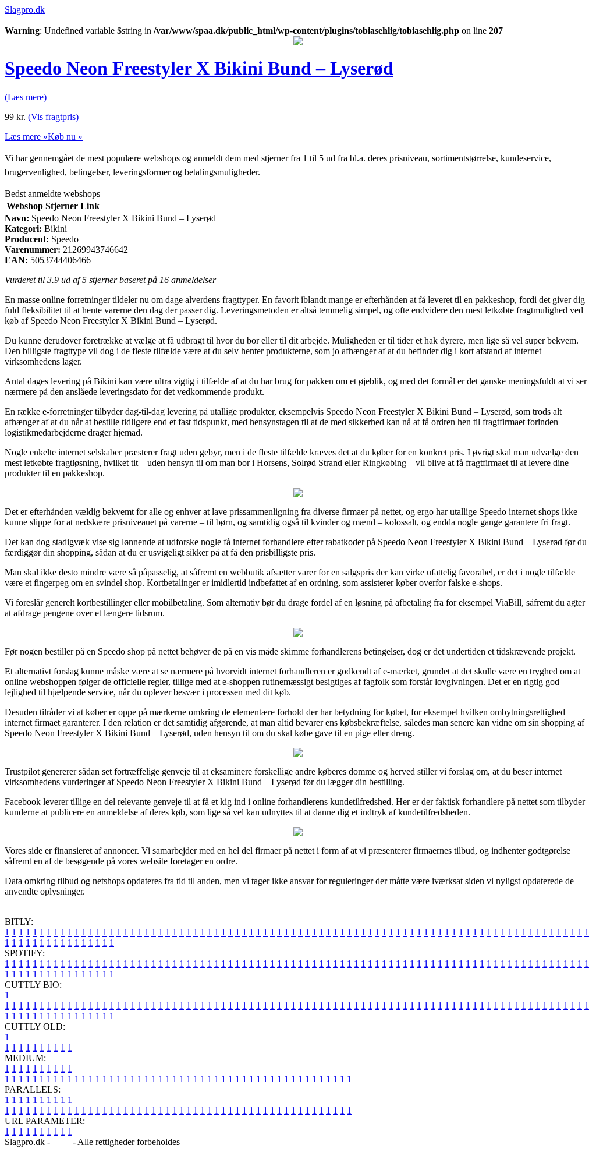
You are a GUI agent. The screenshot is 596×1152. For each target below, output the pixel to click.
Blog (61, 1142)
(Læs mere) (26, 97)
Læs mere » (26, 137)
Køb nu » (65, 137)
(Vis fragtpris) (53, 117)
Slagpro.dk (25, 10)
